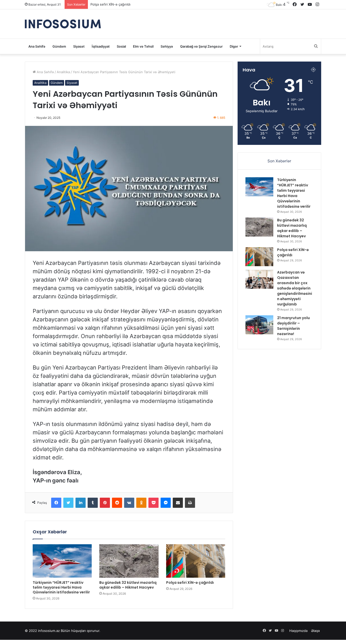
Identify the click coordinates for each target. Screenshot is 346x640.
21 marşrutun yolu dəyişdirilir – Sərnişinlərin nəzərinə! (293, 325)
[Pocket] (153, 503)
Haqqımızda (298, 631)
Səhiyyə (167, 46)
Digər (234, 46)
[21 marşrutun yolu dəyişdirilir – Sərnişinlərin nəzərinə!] (259, 324)
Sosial (121, 46)
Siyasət (79, 46)
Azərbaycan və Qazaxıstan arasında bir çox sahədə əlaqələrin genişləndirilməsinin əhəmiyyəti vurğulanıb (172, 4)
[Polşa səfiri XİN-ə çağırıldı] (195, 561)
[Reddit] (117, 503)
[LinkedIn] (80, 503)
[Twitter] (68, 503)
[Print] (190, 503)
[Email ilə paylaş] (178, 503)
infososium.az (49, 631)
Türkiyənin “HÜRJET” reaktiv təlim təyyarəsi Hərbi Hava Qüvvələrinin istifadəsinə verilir (61, 587)
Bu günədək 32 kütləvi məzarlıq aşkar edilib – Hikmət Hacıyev (128, 585)
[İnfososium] (63, 24)
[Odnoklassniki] (141, 503)
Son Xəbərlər (279, 161)
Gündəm (59, 46)
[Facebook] (56, 503)
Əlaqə (315, 631)
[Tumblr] (93, 503)
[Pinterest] (105, 503)
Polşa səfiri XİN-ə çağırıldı (190, 582)
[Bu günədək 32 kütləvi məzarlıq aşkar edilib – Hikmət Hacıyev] (128, 561)
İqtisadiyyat (101, 46)
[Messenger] (166, 503)
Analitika (63, 72)
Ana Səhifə (36, 46)
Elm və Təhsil (143, 46)
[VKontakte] (129, 503)
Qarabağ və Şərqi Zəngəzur (201, 46)
